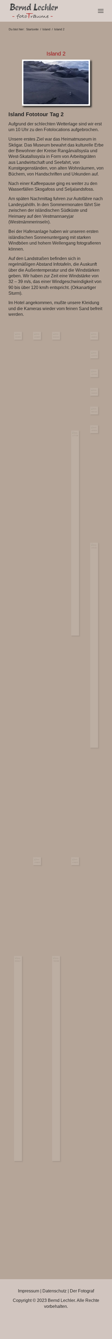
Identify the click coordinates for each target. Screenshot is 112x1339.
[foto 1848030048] (94, 335)
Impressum (28, 1291)
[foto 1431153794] (94, 645)
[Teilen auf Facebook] (15, 1320)
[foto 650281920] (17, 335)
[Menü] (101, 10)
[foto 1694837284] (36, 335)
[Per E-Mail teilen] (75, 1320)
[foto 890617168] (17, 1058)
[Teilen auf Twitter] (30, 1320)
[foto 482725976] (94, 410)
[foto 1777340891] (75, 533)
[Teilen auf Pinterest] (60, 1320)
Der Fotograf (82, 1291)
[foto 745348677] (56, 1058)
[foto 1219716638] (94, 354)
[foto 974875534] (75, 861)
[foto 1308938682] (36, 861)
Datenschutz (54, 1291)
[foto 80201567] (56, 335)
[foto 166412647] (94, 391)
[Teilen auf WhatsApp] (45, 1320)
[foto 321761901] (94, 373)
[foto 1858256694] (94, 429)
